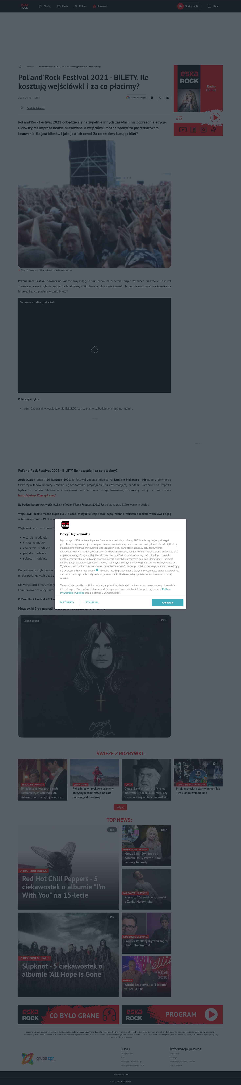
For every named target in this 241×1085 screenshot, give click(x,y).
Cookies (79, 592)
